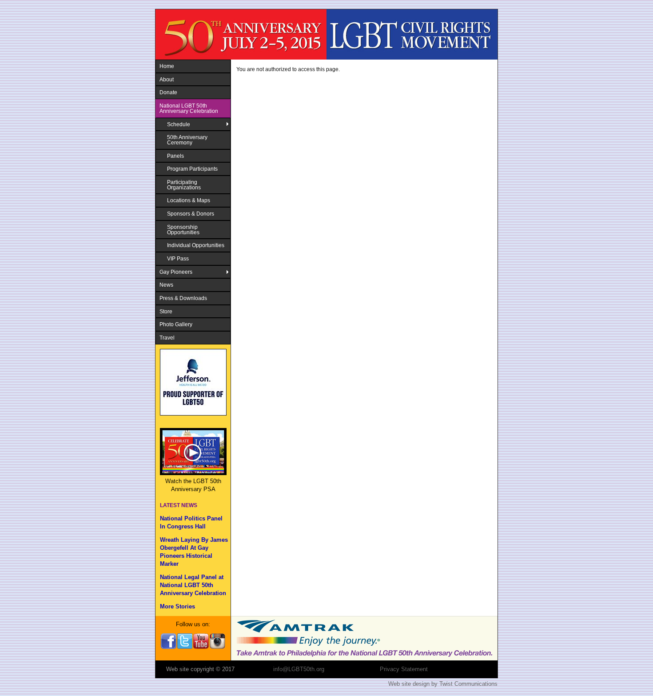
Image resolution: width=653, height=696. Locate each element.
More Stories (177, 606)
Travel (167, 337)
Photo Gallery (175, 324)
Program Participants (192, 169)
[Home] (326, 34)
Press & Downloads (183, 298)
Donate (168, 92)
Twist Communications (468, 683)
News (166, 285)
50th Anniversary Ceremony (187, 139)
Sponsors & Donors (190, 213)
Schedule (178, 124)
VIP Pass (178, 258)
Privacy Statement (404, 669)
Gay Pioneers (175, 272)
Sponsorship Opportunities (183, 229)
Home (166, 66)
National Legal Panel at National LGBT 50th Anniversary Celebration (193, 585)
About (166, 79)
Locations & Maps (188, 200)
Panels (175, 156)
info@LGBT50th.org (298, 669)
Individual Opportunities (195, 245)
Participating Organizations (184, 184)
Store (165, 311)
